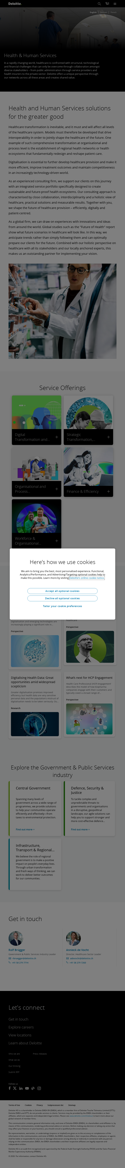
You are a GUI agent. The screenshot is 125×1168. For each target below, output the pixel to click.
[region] (62, 584)
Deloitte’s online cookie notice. (86, 578)
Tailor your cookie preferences (62, 606)
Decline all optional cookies (62, 598)
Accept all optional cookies (62, 591)
